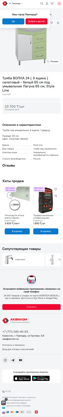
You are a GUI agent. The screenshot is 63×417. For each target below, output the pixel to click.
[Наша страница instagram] (5, 360)
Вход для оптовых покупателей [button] (18, 349)
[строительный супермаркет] (5, 3)
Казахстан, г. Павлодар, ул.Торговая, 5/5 (23, 336)
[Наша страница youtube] (20, 360)
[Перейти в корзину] (52, 3)
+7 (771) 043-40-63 (15, 331)
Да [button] (13, 21)
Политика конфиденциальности (16, 400)
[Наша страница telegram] (13, 360)
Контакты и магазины (13, 345)
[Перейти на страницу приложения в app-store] (22, 378)
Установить (32, 307)
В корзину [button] (17, 231)
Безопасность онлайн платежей (16, 406)
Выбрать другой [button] (36, 21)
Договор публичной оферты (14, 403)
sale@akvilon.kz (10, 339)
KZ (6, 391)
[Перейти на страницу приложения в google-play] (41, 378)
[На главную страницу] (16, 320)
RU (3, 391)
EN (9, 391)
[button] (51, 22)
